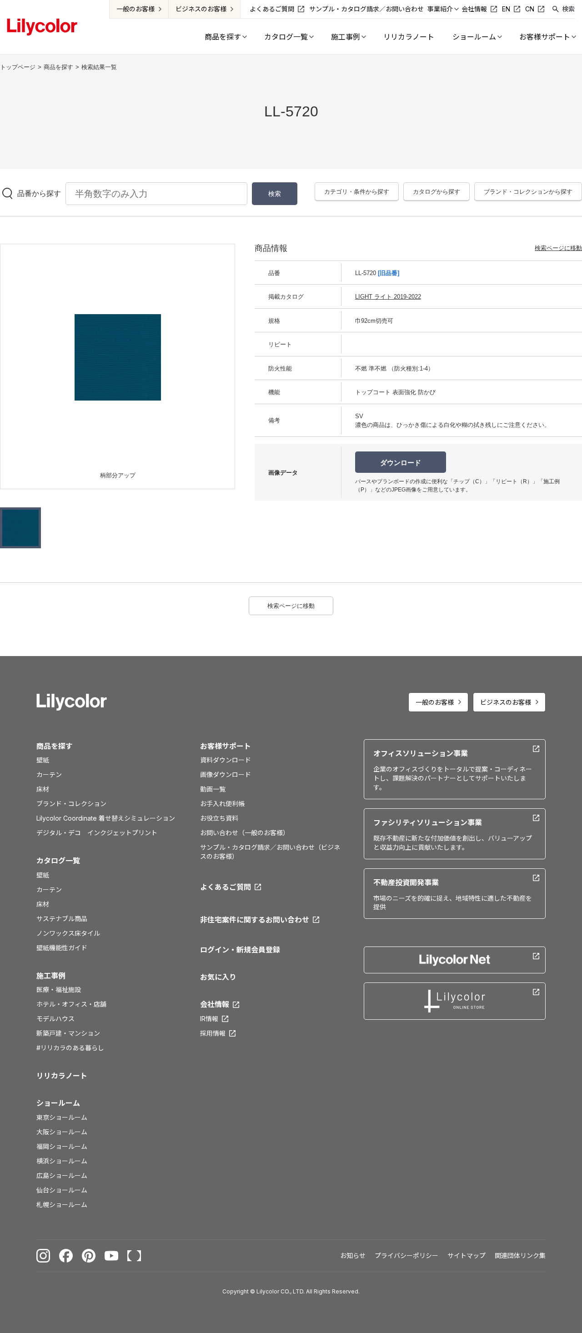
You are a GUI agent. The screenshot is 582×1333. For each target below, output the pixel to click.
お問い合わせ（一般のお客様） (244, 833)
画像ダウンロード (225, 774)
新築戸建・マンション (68, 1033)
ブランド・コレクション (71, 803)
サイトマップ (466, 1255)
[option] (118, 357)
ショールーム (58, 1102)
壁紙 (42, 760)
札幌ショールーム (61, 1204)
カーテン (49, 774)
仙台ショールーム (61, 1190)
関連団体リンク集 (520, 1255)
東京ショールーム (61, 1117)
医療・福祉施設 (58, 989)
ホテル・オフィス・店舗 (71, 1004)
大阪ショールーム (61, 1132)
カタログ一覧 (58, 860)
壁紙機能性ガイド (61, 948)
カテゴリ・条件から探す (356, 191)
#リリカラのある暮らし (70, 1048)
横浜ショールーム (61, 1161)
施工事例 (50, 975)
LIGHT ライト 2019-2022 (388, 296)
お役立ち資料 (219, 818)
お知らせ (353, 1255)
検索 (568, 9)
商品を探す (58, 67)
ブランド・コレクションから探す (528, 191)
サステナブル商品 (61, 918)
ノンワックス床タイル (68, 933)
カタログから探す (436, 191)
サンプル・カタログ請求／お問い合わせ (366, 9)
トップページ (17, 67)
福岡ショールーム (61, 1146)
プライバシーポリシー (406, 1255)
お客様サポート (225, 746)
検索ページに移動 (558, 248)
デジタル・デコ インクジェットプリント (96, 833)
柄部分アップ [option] (117, 475)
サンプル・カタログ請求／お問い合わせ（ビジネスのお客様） (270, 851)
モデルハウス (55, 1018)
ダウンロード (400, 462)
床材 (42, 789)
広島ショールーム (61, 1175)
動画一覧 (213, 789)
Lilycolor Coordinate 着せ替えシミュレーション (105, 818)
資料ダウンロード (225, 760)
